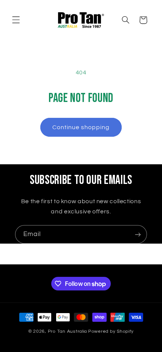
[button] (15, 20)
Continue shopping (81, 127)
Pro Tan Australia (67, 331)
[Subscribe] (138, 234)
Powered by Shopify (111, 331)
